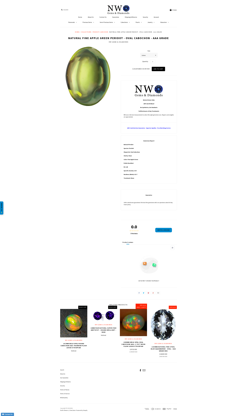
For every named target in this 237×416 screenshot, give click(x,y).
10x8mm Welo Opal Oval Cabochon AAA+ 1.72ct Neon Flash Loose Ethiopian (133, 344)
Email (158, 292)
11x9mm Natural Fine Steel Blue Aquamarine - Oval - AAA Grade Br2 (163, 349)
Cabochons (124, 22)
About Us (91, 17)
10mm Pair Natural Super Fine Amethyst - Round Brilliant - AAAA (103, 330)
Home (80, 17)
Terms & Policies (64, 390)
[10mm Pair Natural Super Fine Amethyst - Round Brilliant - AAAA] (103, 315)
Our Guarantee (64, 378)
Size (149, 51)
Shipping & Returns (131, 17)
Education (163, 22)
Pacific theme (64, 410)
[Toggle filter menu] (172, 248)
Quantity (145, 61)
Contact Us (102, 17)
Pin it (148, 292)
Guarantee (115, 17)
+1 (153, 292)
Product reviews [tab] (127, 242)
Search (62, 370)
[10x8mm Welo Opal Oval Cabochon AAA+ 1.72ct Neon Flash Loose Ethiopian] (133, 322)
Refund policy (64, 397)
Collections (86, 32)
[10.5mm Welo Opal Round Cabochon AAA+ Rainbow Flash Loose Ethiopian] (73, 323)
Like (139, 292)
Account (156, 17)
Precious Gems (87, 22)
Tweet (144, 292)
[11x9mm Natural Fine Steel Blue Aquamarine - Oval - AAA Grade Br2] (163, 325)
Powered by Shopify (81, 410)
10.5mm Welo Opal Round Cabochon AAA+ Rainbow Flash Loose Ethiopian (74, 346)
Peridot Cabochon (100, 32)
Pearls (138, 22)
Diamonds (71, 22)
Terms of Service (65, 393)
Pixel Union (73, 410)
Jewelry (150, 22)
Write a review (163, 230)
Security (145, 17)
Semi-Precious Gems (106, 22)
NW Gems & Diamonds (118, 42)
